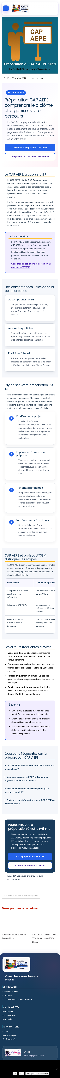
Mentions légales (10, 1035)
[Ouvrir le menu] (6, 8)
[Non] (56, 1069)
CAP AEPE (7, 995)
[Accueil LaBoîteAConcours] (20, 8)
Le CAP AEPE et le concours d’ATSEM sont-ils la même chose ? (29, 767)
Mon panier (8, 1019)
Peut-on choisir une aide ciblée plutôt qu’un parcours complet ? (27, 790)
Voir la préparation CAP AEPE (30, 856)
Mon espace (8, 1011)
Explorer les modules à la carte (30, 865)
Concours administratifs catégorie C (18, 999)
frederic (40, 78)
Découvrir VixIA (9, 1015)
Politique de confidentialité (37, 1074)
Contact (6, 1031)
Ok (15, 1074)
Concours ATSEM (10, 991)
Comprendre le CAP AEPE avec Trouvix (30, 156)
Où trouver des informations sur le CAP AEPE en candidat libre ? (30, 802)
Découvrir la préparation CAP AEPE (30, 147)
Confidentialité (9, 1039)
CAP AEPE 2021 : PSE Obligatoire (22, 895)
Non (21, 1074)
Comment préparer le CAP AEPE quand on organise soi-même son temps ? (26, 779)
